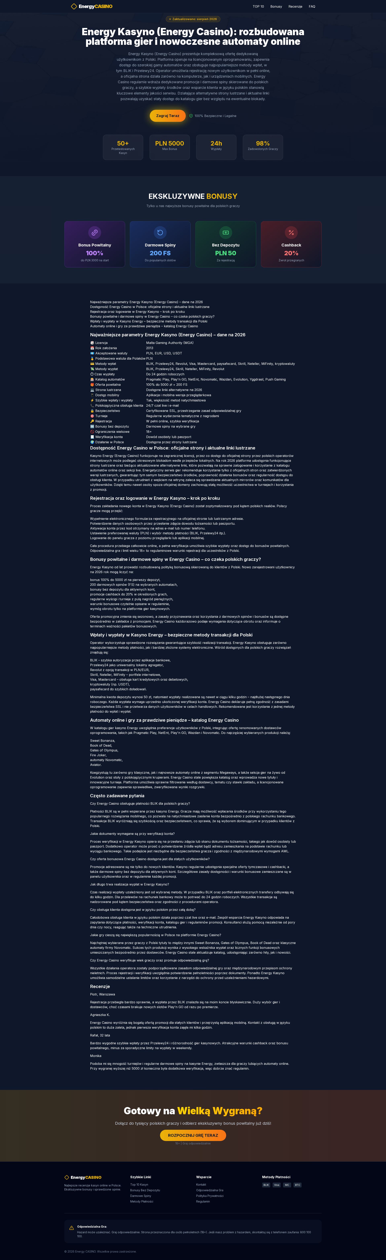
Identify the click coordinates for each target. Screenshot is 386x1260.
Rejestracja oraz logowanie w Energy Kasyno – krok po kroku (137, 312)
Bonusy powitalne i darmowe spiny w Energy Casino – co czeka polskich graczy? (152, 316)
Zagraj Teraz (167, 116)
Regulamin (203, 1201)
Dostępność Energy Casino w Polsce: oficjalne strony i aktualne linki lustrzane (149, 307)
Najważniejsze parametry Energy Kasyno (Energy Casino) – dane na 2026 (146, 302)
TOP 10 (258, 6)
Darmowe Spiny (140, 1195)
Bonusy (276, 6)
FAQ (312, 6)
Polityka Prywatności (210, 1195)
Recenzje (295, 6)
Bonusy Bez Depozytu (145, 1190)
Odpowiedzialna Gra (209, 1190)
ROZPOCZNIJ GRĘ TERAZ (193, 1135)
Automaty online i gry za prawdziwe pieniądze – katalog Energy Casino (144, 326)
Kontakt (201, 1184)
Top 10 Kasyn (139, 1184)
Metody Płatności (141, 1201)
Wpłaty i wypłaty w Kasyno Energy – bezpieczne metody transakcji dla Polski (148, 321)
